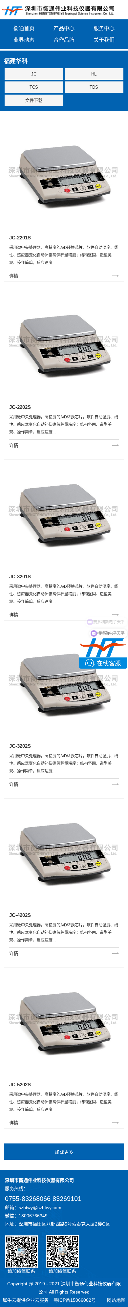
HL (93, 74)
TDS (94, 87)
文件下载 (33, 100)
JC (33, 74)
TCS (34, 87)
